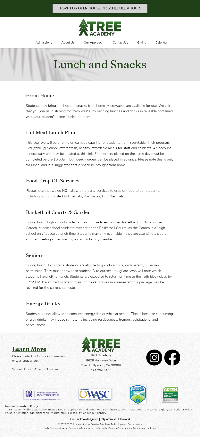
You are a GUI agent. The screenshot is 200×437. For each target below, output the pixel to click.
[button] (42, 43)
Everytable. (137, 142)
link (90, 153)
